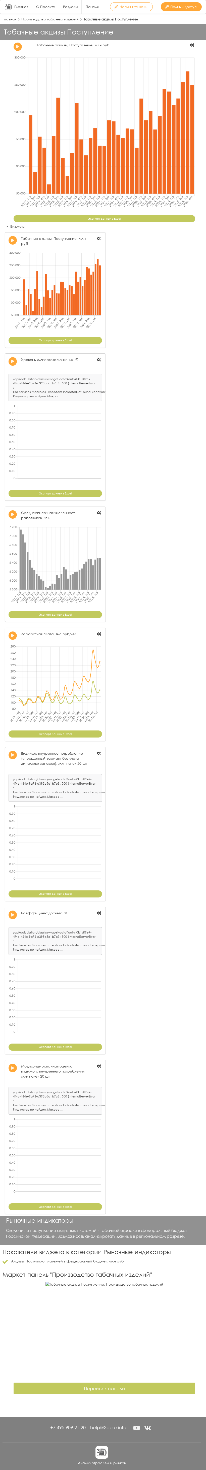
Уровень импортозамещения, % (49, 359)
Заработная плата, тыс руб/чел (49, 633)
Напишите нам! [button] (133, 6)
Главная (21, 7)
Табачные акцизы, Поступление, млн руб (73, 45)
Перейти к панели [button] (104, 1388)
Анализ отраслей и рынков (102, 1462)
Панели (92, 7)
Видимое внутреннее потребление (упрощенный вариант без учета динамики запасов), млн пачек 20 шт (54, 758)
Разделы (70, 7)
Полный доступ (183, 6)
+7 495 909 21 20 (68, 1427)
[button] (136, 1428)
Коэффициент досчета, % (44, 913)
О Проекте (45, 7)
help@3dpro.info (108, 1427)
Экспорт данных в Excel (104, 219)
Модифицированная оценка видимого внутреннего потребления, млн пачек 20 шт (53, 1071)
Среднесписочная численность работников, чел (48, 515)
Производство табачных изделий (50, 19)
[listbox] (192, 45)
